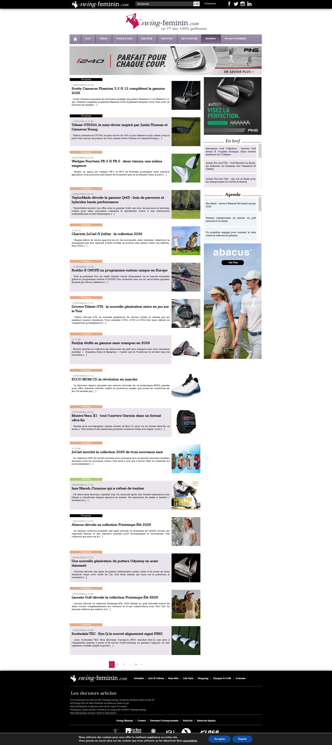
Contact (141, 720)
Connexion (210, 3)
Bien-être (173, 678)
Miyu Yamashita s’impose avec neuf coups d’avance (98, 706)
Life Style (188, 678)
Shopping (203, 678)
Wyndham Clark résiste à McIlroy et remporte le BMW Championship (108, 709)
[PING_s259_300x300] (232, 105)
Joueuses (241, 678)
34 (135, 664)
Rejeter (242, 739)
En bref (233, 140)
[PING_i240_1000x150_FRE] (165, 72)
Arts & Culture (156, 678)
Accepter (219, 739)
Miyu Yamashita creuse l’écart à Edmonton (93, 713)
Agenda (233, 194)
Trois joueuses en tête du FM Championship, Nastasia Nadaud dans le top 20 (112, 699)
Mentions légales (206, 720)
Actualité (139, 678)
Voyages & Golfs (222, 678)
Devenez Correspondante (164, 720)
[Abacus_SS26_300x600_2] (232, 301)
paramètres (190, 740)
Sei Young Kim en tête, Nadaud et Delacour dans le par (99, 703)
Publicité (188, 720)
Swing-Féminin (124, 720)
